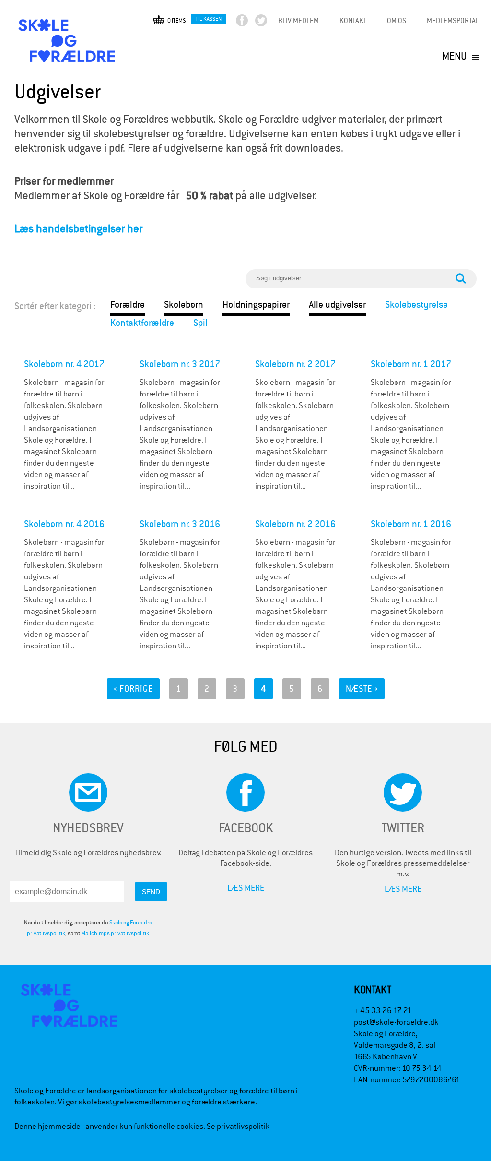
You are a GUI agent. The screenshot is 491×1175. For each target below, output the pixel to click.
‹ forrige (133, 688)
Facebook (250, 23)
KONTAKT (352, 20)
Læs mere (245, 887)
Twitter (269, 23)
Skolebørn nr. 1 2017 (411, 364)
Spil (200, 323)
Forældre (127, 305)
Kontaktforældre (142, 323)
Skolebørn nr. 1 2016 (411, 524)
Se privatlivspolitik (238, 1126)
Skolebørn (183, 305)
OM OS (396, 20)
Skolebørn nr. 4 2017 (64, 364)
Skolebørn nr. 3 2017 (180, 364)
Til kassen (209, 18)
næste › (362, 688)
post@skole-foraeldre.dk (396, 1022)
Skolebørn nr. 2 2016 (295, 524)
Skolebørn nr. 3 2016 (180, 524)
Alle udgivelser (337, 305)
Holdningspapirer (256, 305)
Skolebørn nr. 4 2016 (64, 524)
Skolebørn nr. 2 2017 (295, 364)
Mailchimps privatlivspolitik (115, 933)
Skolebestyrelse (416, 305)
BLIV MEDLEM (298, 20)
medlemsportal (453, 20)
